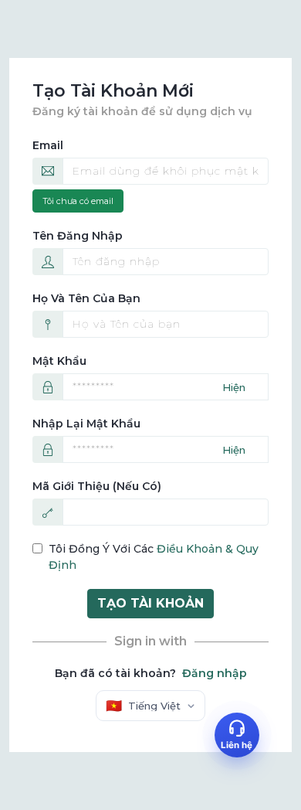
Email (47, 145)
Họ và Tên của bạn (86, 298)
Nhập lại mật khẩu (86, 424)
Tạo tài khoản (150, 603)
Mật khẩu (59, 361)
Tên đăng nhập (77, 236)
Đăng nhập (214, 673)
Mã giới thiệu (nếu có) (96, 486)
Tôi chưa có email (77, 201)
